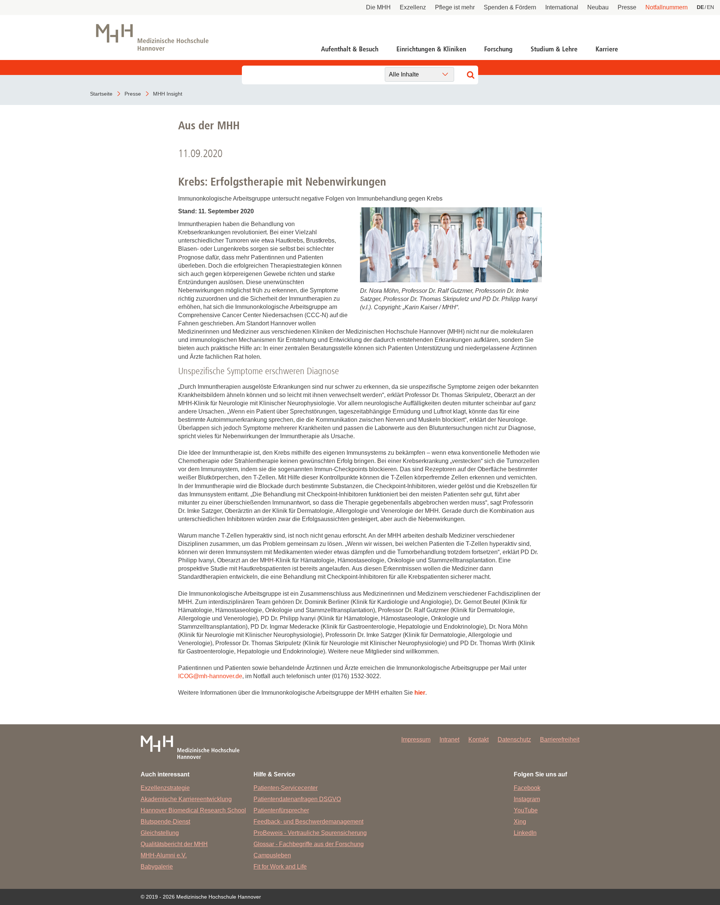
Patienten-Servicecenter (286, 788)
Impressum (415, 739)
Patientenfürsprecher (281, 810)
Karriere (607, 49)
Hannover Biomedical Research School (193, 810)
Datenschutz (514, 739)
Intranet (449, 739)
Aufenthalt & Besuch (349, 49)
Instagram (527, 799)
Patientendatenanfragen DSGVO (297, 799)
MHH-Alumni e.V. (164, 855)
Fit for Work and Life (280, 866)
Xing (520, 821)
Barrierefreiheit (559, 739)
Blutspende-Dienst (165, 821)
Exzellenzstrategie (165, 788)
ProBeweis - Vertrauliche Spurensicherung (310, 833)
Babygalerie (157, 866)
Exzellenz (413, 7)
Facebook (527, 788)
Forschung (498, 49)
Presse (627, 7)
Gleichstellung (160, 833)
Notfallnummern (666, 7)
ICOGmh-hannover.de (210, 676)
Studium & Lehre (554, 49)
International (561, 7)
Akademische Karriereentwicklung (186, 799)
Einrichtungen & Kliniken (431, 49)
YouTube (526, 810)
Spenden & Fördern (510, 7)
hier (419, 692)
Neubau (598, 7)
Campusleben (272, 855)
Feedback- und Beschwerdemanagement (308, 821)
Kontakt (478, 739)
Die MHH (378, 7)
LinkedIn (525, 833)
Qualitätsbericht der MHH (174, 844)
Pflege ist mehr (455, 7)
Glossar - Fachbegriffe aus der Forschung (309, 844)
